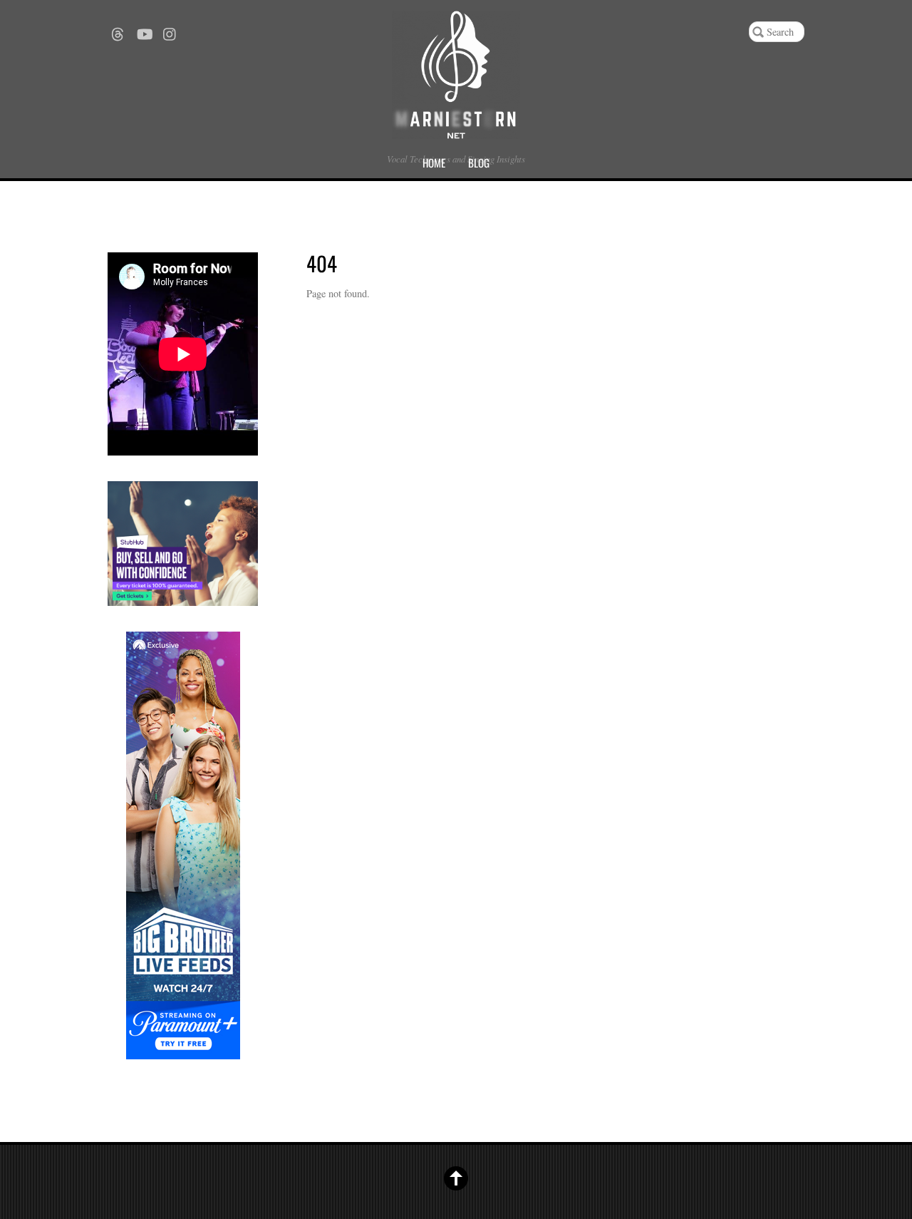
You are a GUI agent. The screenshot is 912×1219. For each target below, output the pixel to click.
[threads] (118, 29)
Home (434, 162)
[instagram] (170, 29)
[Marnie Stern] (456, 127)
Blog (478, 162)
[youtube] (144, 29)
